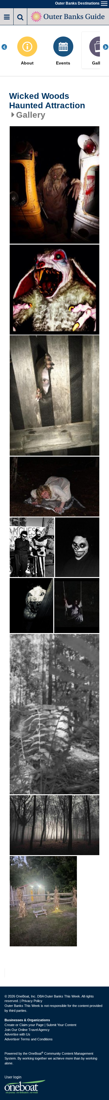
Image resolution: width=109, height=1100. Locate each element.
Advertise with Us (17, 1034)
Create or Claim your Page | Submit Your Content (40, 1025)
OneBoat (35, 1053)
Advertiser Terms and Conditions (29, 1039)
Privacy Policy (31, 1001)
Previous (8, 47)
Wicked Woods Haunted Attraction (47, 101)
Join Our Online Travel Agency (27, 1030)
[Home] (68, 16)
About (27, 63)
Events (63, 63)
